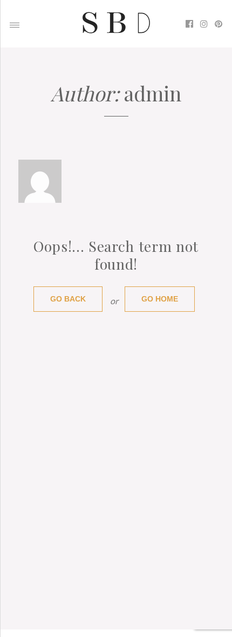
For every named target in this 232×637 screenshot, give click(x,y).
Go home (159, 299)
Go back (68, 299)
